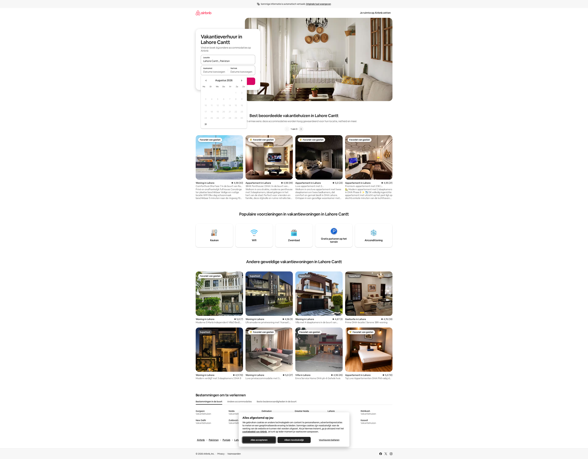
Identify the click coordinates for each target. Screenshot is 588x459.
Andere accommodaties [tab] (239, 401)
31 (206, 124)
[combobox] (228, 61)
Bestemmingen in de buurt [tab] (209, 401)
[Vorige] (287, 129)
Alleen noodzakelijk (294, 440)
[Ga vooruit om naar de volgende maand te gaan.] (241, 80)
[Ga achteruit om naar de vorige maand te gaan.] (206, 80)
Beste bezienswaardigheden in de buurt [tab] (277, 401)
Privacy (220, 453)
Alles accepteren (259, 440)
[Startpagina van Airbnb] (203, 13)
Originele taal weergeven (318, 4)
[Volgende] (301, 129)
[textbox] (214, 72)
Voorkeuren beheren (329, 440)
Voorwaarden (234, 453)
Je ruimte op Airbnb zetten (375, 12)
